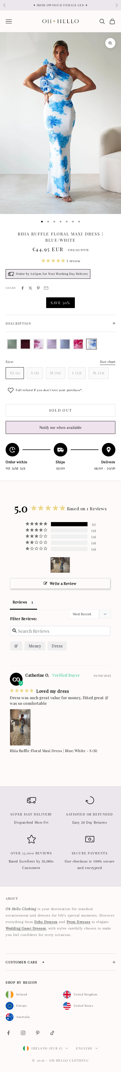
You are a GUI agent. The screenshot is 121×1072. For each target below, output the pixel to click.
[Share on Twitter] (30, 288)
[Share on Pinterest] (38, 288)
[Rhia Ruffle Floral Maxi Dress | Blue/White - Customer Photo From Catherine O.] (60, 565)
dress (57, 645)
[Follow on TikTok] (52, 1033)
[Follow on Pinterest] (38, 1033)
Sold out (60, 410)
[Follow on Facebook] (8, 1033)
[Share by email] (46, 288)
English (84, 1048)
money (35, 645)
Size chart (107, 362)
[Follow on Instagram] (23, 1033)
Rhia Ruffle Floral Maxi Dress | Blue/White (48, 750)
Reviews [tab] (20, 601)
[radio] (11, 344)
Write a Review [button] (63, 583)
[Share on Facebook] (22, 288)
